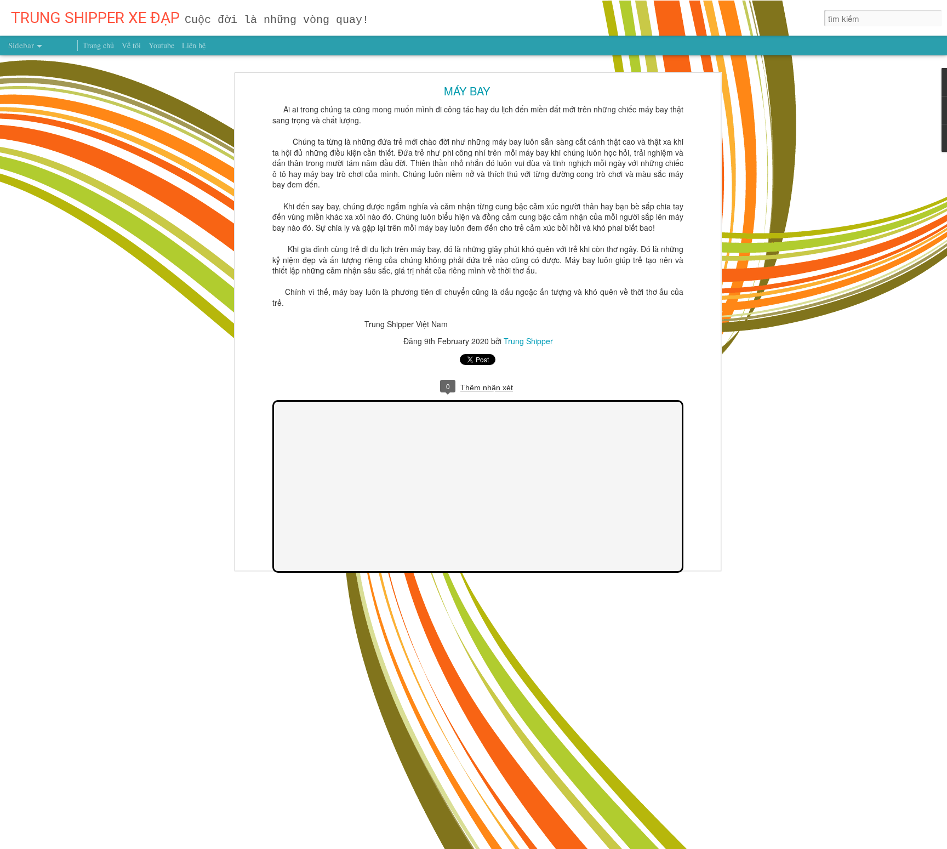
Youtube (161, 45)
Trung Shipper (528, 340)
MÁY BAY (467, 91)
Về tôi (131, 45)
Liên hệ (194, 45)
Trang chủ (98, 45)
